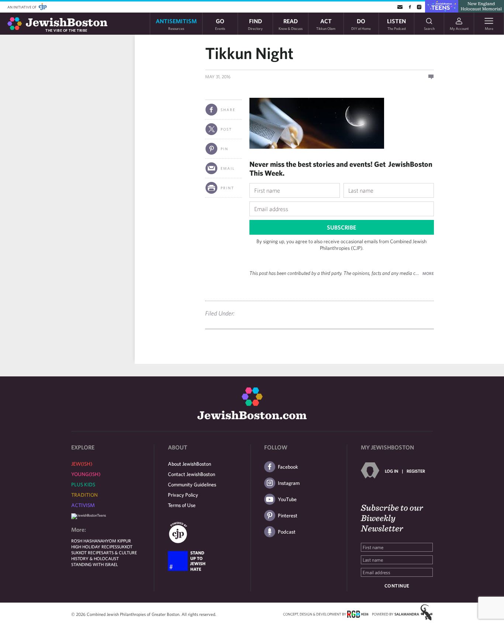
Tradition (84, 495)
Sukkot (124, 546)
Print (227, 188)
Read (291, 24)
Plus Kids (83, 484)
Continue (397, 586)
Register (416, 470)
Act (325, 24)
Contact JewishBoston (191, 474)
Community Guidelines (192, 484)
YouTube (287, 499)
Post (226, 129)
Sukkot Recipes (87, 552)
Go (220, 24)
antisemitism (176, 24)
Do (361, 24)
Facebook (288, 467)
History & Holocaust (95, 558)
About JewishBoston (189, 464)
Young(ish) (85, 474)
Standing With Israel (94, 564)
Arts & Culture (120, 552)
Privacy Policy (183, 495)
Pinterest (287, 515)
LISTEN (396, 24)
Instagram (289, 483)
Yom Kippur (118, 540)
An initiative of (22, 7)
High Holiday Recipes (94, 546)
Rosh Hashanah (88, 540)
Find (255, 24)
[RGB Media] (357, 613)
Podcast (287, 532)
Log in (391, 470)
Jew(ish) (81, 464)
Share (228, 109)
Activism (83, 505)
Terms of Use (182, 505)
